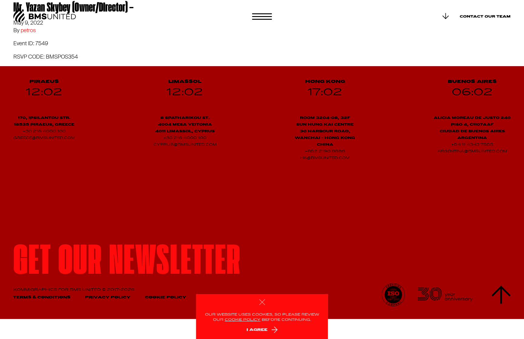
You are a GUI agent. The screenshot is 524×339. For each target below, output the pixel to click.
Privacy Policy (107, 297)
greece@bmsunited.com (44, 138)
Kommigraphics (35, 290)
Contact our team (485, 17)
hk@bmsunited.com (325, 158)
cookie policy (242, 320)
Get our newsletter (127, 263)
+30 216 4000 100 (44, 131)
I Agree (257, 330)
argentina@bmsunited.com (472, 151)
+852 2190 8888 (325, 151)
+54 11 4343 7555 (472, 145)
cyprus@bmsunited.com (185, 145)
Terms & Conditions (41, 297)
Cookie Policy (165, 297)
